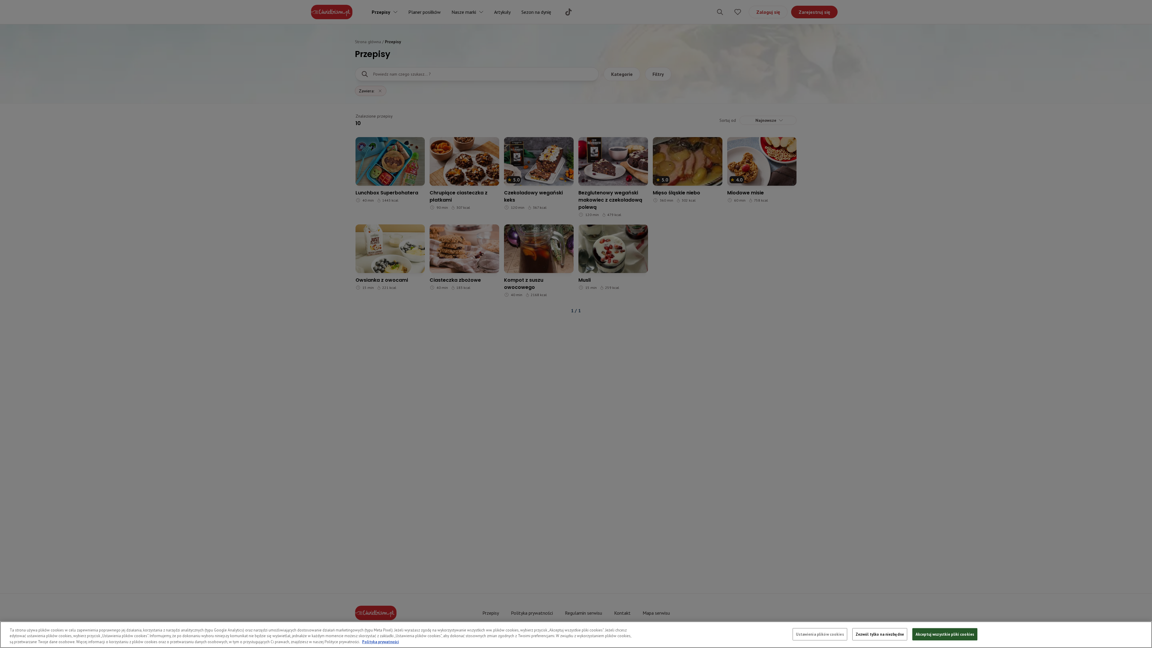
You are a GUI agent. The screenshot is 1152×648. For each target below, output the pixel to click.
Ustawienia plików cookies (820, 634)
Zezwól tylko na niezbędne (880, 634)
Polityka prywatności (380, 641)
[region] (576, 634)
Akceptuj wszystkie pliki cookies (945, 634)
